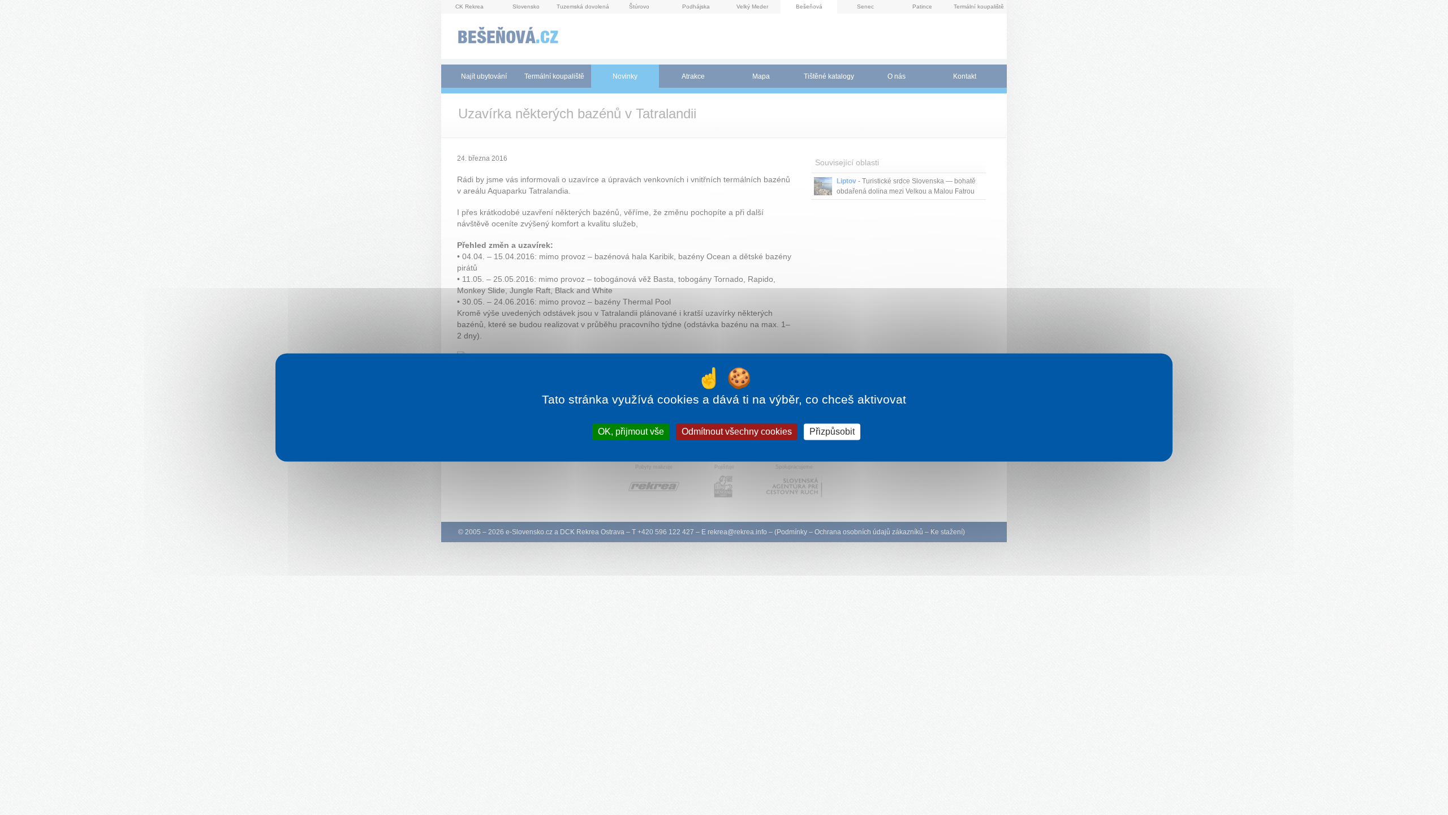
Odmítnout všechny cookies (737, 431)
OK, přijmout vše (631, 431)
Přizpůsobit (832, 431)
